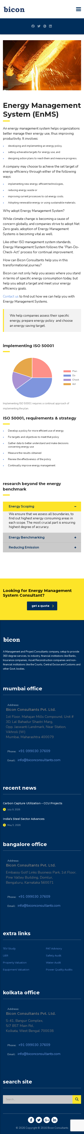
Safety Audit (53, 955)
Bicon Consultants (57, 1128)
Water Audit (53, 962)
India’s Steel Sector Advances (24, 819)
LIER (5, 955)
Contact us (11, 296)
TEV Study (9, 948)
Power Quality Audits (59, 969)
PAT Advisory (54, 948)
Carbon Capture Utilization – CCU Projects (32, 803)
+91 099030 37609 (34, 751)
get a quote (40, 606)
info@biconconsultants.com (39, 760)
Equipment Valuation (16, 969)
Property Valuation (15, 962)
